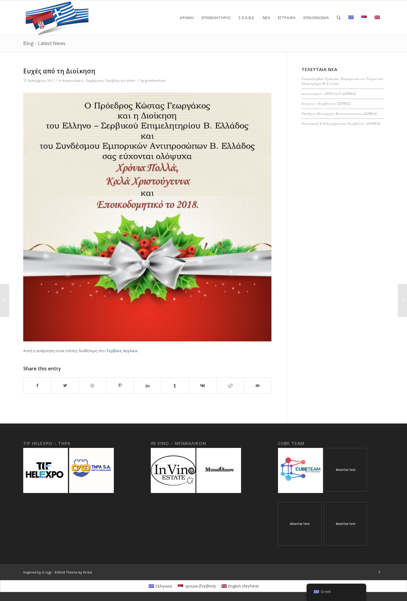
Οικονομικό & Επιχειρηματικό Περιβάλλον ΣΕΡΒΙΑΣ (341, 123)
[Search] (338, 17)
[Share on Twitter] (64, 385)
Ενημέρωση (94, 80)
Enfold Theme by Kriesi (73, 572)
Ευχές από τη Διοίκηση (59, 71)
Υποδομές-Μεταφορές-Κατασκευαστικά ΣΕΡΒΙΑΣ (339, 113)
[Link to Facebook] (379, 572)
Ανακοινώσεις (73, 80)
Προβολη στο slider (120, 80)
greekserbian (155, 80)
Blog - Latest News (44, 43)
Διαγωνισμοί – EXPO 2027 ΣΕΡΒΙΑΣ (329, 93)
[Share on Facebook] (37, 385)
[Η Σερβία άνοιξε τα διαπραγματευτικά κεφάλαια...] (4, 300)
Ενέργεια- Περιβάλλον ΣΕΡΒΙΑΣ (326, 103)
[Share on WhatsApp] (92, 385)
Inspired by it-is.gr (37, 572)
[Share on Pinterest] (119, 385)
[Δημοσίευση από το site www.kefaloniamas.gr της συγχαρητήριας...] (402, 300)
